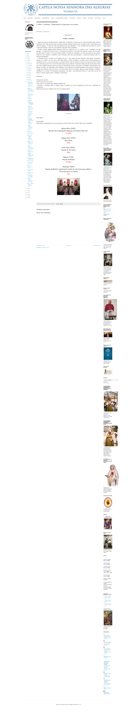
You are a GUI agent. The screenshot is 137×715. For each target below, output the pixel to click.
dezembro (29, 63)
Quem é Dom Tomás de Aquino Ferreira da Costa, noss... (30, 137)
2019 (27, 56)
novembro (29, 65)
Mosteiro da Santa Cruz (107, 688)
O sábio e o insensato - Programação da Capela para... (30, 127)
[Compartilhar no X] (59, 204)
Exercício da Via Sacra (30, 167)
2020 (27, 55)
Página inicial (68, 245)
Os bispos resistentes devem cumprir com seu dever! (30, 147)
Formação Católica (107, 673)
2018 (27, 58)
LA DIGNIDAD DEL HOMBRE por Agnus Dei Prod (107, 637)
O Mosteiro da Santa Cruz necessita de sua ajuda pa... (30, 108)
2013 (27, 194)
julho (28, 72)
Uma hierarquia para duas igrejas (29, 114)
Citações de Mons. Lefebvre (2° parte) (108, 601)
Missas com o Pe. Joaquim (30, 170)
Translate (107, 383)
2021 (27, 53)
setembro (29, 68)
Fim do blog (106, 657)
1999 (27, 197)
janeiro (28, 188)
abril (28, 77)
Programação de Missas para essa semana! (30, 175)
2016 (27, 62)
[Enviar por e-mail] (56, 204)
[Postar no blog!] (58, 204)
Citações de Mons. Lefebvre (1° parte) (108, 597)
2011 (27, 195)
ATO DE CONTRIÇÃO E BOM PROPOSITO (107, 675)
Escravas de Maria (107, 642)
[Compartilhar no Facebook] (61, 204)
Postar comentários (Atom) (44, 247)
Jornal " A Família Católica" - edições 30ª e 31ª (30, 185)
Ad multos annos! (30, 133)
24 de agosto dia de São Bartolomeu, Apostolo (107, 644)
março (28, 79)
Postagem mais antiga (96, 245)
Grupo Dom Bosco (107, 648)
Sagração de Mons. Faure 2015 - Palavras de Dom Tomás (30, 90)
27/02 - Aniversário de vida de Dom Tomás (30, 94)
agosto (28, 70)
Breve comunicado (30, 160)
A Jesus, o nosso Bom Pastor (30, 163)
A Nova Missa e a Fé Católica (30, 111)
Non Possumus (106, 635)
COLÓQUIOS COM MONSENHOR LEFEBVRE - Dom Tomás (30, 102)
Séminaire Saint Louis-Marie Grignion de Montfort (107, 663)
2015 (27, 190)
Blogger (79, 704)
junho (28, 74)
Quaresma (29, 165)
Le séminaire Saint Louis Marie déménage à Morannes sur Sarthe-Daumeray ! (107, 667)
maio (28, 75)
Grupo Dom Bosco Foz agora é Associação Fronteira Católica (107, 651)
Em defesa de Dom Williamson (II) (30, 158)
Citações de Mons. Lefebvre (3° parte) (108, 604)
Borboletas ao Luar (107, 656)
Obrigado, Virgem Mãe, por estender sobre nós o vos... (30, 143)
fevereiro (28, 81)
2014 (27, 192)
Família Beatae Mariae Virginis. (107, 693)
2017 (27, 60)
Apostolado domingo (29, 98)
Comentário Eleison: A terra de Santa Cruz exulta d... (30, 155)
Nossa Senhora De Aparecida (107, 680)
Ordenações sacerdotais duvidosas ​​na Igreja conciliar (107, 683)
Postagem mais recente (41, 245)
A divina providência (29, 131)
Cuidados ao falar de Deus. (30, 173)
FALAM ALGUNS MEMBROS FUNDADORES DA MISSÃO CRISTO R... (30, 120)
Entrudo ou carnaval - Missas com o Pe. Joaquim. (30, 180)
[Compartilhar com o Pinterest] (62, 204)
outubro (28, 67)
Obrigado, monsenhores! (30, 151)
